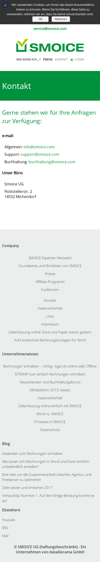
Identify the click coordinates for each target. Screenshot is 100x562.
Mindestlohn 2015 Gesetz (50, 390)
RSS (5, 527)
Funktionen (50, 289)
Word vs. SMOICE (50, 413)
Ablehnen (61, 19)
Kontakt (50, 300)
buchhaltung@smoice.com (52, 161)
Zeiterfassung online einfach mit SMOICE (50, 405)
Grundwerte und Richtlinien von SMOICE (50, 265)
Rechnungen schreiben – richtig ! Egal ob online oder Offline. (50, 366)
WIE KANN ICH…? (28, 59)
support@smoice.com (40, 154)
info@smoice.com (39, 146)
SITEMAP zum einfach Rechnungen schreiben (50, 374)
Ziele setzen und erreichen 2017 (27, 487)
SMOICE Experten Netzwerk (50, 257)
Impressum (50, 324)
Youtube (8, 519)
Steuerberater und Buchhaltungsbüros (50, 382)
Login (79, 59)
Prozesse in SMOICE (50, 421)
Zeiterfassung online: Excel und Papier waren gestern (50, 332)
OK (41, 19)
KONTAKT (61, 59)
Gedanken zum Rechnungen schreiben (32, 453)
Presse (50, 273)
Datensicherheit (50, 308)
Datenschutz (50, 429)
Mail (5, 535)
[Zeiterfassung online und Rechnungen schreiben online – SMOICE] (50, 45)
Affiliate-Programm (50, 281)
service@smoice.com (50, 28)
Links (50, 316)
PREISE (48, 59)
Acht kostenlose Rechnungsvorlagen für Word (50, 340)
